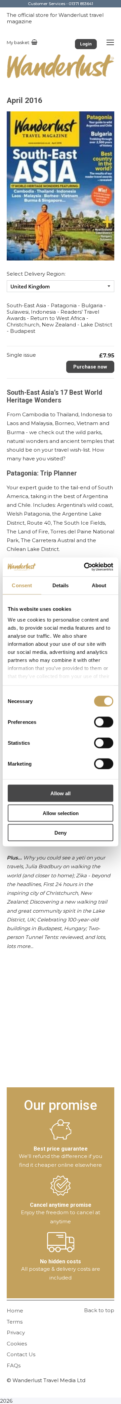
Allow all (60, 793)
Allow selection (61, 813)
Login (86, 43)
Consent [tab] (22, 585)
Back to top (99, 1310)
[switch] (103, 722)
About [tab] (99, 585)
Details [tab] (60, 585)
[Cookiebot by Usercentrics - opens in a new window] (85, 567)
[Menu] (110, 42)
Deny (60, 833)
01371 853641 (81, 3)
